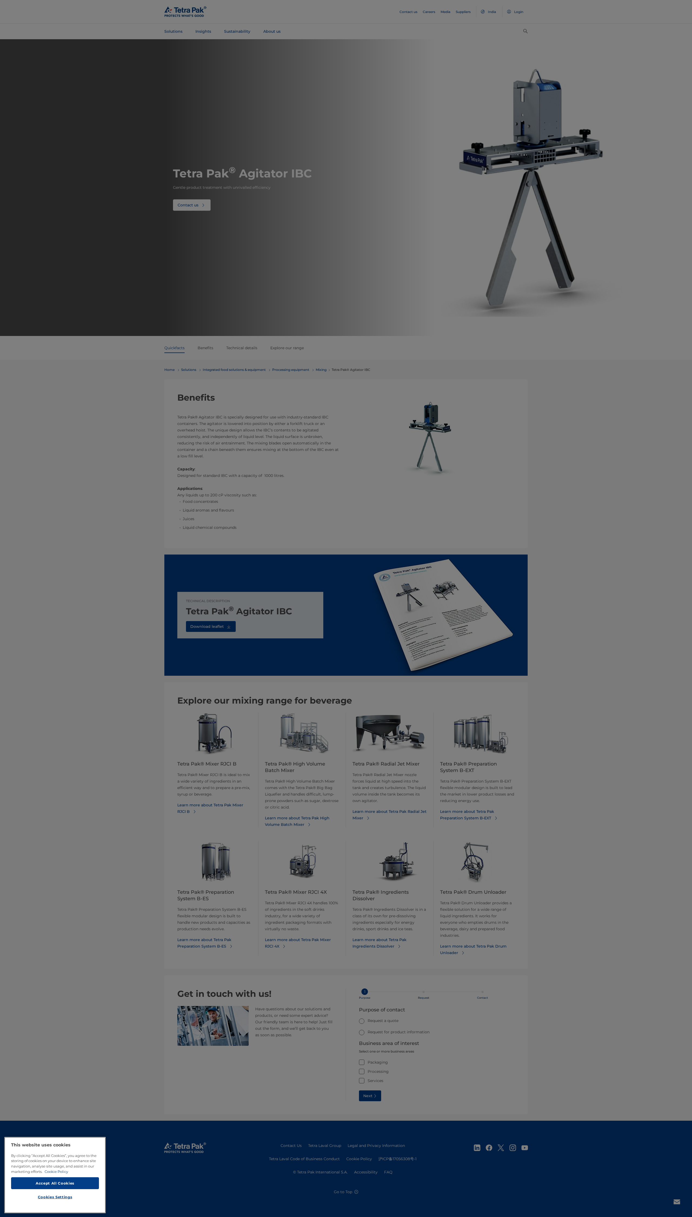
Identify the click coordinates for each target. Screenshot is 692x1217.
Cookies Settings (55, 1197)
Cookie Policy (56, 1171)
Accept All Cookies (55, 1183)
